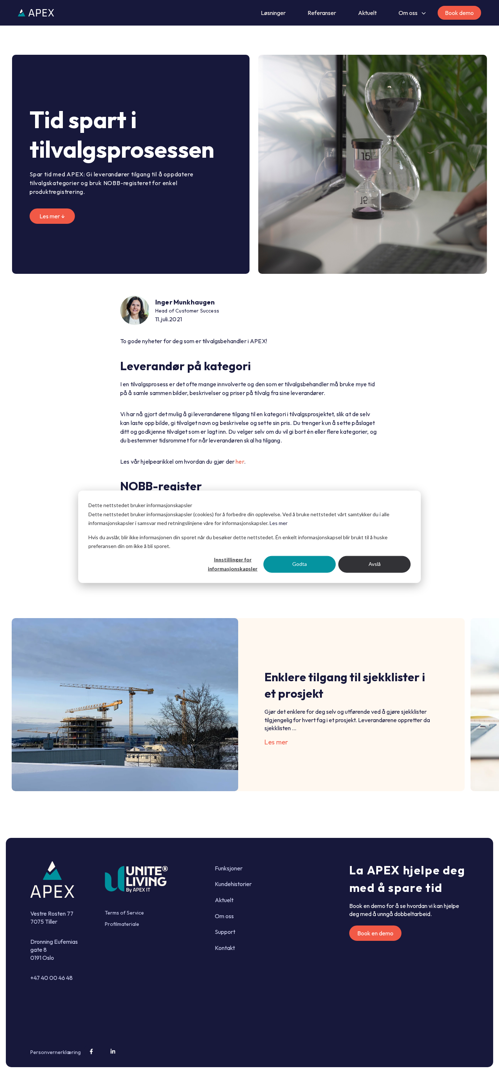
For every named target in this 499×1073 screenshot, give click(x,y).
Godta (299, 564)
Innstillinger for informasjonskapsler (233, 563)
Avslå (375, 564)
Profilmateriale (122, 924)
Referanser (322, 12)
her (240, 461)
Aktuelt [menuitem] (224, 900)
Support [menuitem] (225, 931)
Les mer (278, 523)
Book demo (459, 12)
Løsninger (273, 12)
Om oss (408, 12)
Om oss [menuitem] (224, 916)
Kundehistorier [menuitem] (233, 884)
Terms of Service (124, 912)
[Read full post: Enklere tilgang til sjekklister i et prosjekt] (125, 704)
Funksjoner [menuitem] (229, 868)
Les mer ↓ (52, 216)
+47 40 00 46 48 (51, 977)
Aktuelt (367, 12)
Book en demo (375, 933)
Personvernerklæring (55, 1052)
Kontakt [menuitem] (225, 947)
